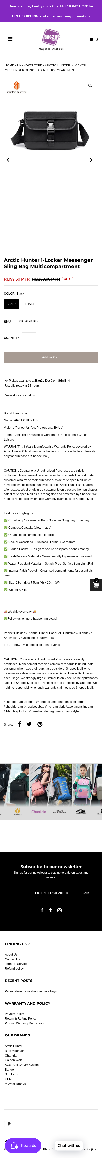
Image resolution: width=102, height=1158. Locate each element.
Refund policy (14, 968)
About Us (11, 954)
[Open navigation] (10, 39)
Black (12, 304)
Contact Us (12, 959)
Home (9, 65)
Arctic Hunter (13, 1046)
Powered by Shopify (82, 1149)
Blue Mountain (15, 1051)
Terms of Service (16, 964)
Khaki (29, 304)
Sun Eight (11, 1074)
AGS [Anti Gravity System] (22, 1065)
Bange (9, 1069)
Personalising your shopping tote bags (31, 991)
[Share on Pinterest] (39, 724)
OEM (8, 1079)
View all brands (15, 1083)
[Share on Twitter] (29, 724)
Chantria (11, 1055)
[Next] (91, 159)
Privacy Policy (14, 1014)
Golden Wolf (13, 1060)
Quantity (11, 338)
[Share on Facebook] (19, 724)
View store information (20, 395)
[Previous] (8, 159)
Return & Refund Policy (20, 1018)
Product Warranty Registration (25, 1023)
